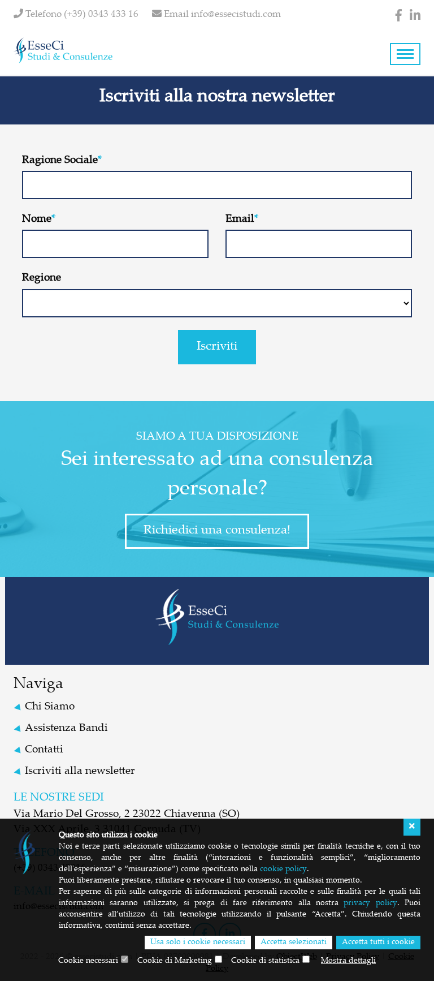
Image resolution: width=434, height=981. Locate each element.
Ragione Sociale (60, 160)
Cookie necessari (88, 961)
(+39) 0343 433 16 (101, 15)
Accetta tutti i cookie (378, 942)
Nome (36, 219)
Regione (41, 278)
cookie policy (283, 870)
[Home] (63, 50)
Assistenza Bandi (66, 728)
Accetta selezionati (294, 942)
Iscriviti (217, 347)
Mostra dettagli (348, 961)
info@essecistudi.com (236, 15)
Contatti (44, 750)
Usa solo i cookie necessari (197, 942)
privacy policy (370, 903)
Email (239, 219)
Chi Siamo (50, 707)
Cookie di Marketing (174, 961)
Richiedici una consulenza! (217, 530)
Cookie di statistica (265, 961)
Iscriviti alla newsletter (80, 771)
